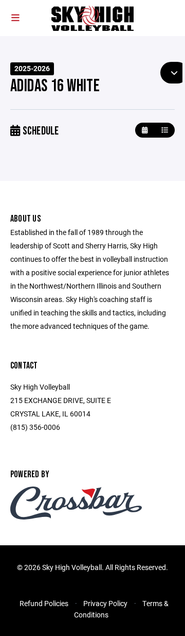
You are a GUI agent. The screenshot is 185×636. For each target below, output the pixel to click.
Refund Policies (44, 603)
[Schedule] (165, 130)
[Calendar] (144, 130)
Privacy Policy (105, 603)
